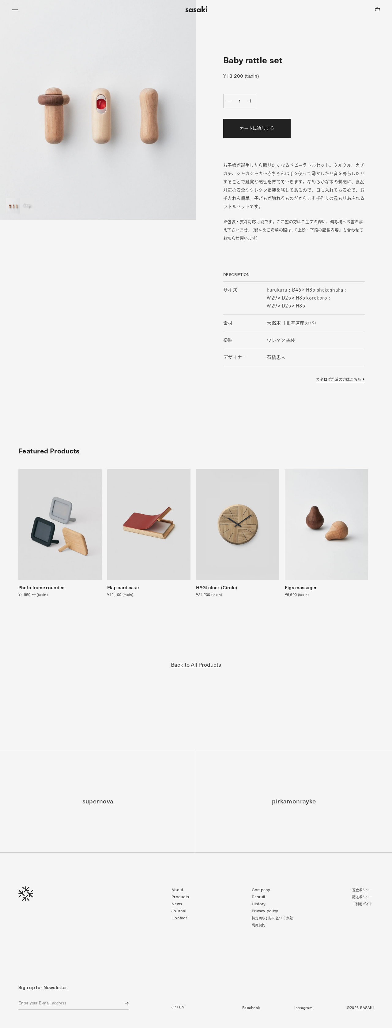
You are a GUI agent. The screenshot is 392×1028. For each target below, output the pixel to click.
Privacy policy (265, 911)
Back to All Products (196, 664)
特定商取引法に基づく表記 (272, 918)
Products (180, 897)
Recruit (259, 897)
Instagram (303, 1007)
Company (261, 889)
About (177, 889)
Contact (179, 918)
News (177, 904)
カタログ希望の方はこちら (338, 379)
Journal (179, 911)
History (259, 904)
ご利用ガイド (362, 904)
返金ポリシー (362, 890)
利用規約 (259, 925)
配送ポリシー (362, 897)
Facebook (251, 1007)
